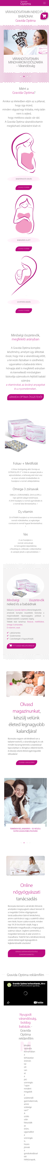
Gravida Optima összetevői (25, 397)
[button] (20, 76)
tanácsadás (26, 892)
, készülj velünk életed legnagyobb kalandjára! (26, 718)
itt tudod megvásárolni (23, 646)
